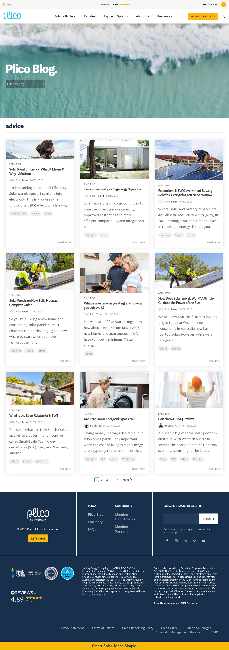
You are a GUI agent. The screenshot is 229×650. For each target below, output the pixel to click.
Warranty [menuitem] (95, 522)
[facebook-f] (167, 541)
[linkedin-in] (185, 541)
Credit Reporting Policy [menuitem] (137, 628)
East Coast (41, 461)
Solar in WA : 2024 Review (176, 419)
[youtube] (203, 541)
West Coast (128, 459)
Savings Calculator (203, 16)
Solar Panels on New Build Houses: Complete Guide (33, 302)
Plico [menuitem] (92, 506)
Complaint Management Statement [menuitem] (179, 632)
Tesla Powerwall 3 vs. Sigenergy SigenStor (113, 189)
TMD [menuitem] (214, 632)
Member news (19, 213)
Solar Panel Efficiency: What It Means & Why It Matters (36, 171)
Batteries (90, 235)
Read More (64, 242)
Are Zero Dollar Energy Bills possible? (109, 419)
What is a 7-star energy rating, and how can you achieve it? (113, 305)
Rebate (176, 348)
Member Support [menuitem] (121, 528)
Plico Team (22, 180)
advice (48, 213)
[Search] (223, 16)
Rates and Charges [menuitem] (198, 628)
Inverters (165, 235)
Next (126, 480)
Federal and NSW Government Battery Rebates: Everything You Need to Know (185, 192)
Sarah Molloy (97, 425)
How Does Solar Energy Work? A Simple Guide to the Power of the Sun (186, 300)
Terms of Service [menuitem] (103, 628)
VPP (103, 459)
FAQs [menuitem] (92, 529)
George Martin (172, 425)
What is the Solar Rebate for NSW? (33, 415)
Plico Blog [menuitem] (95, 514)
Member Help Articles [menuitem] (125, 516)
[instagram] (176, 541)
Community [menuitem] (123, 506)
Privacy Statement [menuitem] (71, 628)
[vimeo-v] (194, 541)
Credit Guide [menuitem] (169, 628)
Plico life (197, 459)
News (163, 459)
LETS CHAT (38, 538)
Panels (35, 213)
